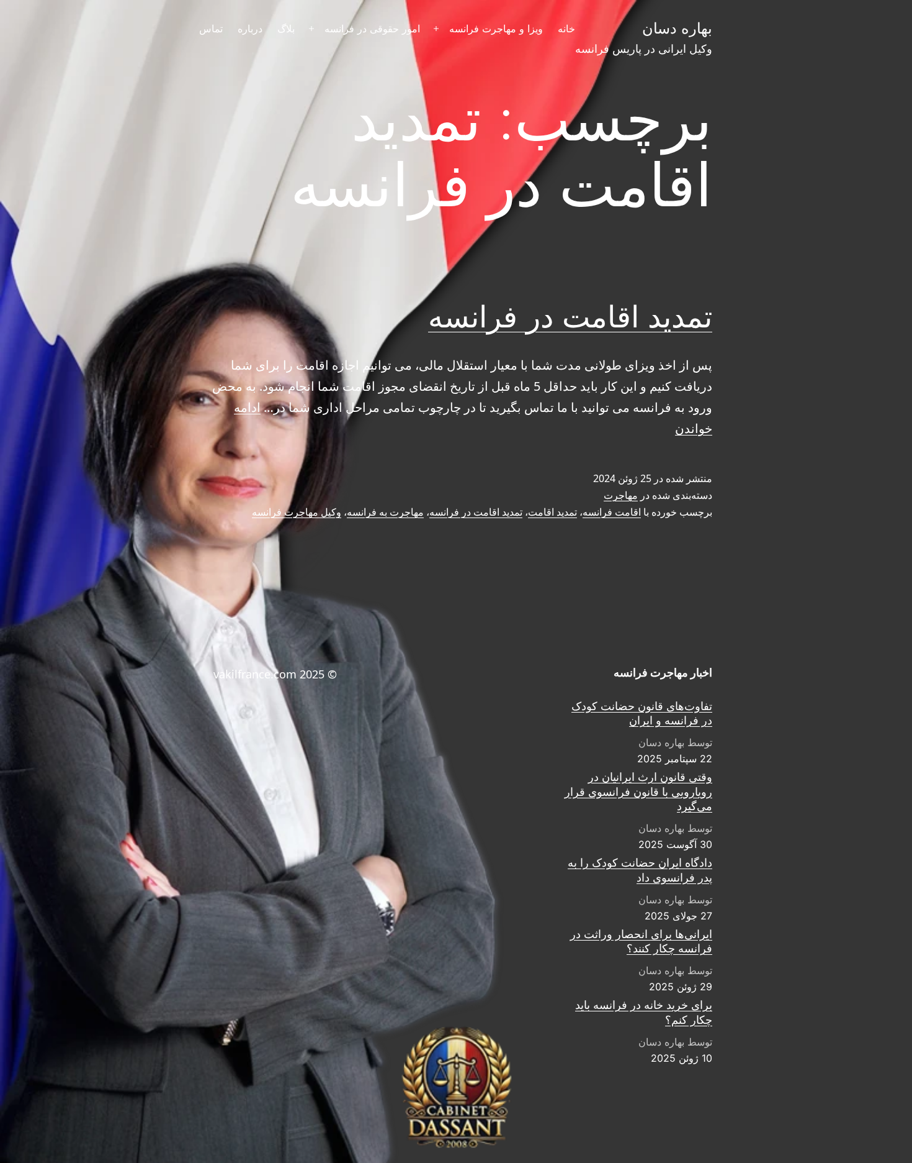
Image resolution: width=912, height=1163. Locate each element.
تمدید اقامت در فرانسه (570, 316)
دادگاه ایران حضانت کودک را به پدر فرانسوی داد (640, 869)
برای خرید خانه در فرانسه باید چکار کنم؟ (643, 1012)
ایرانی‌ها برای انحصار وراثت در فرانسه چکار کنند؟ (641, 941)
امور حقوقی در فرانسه (372, 28)
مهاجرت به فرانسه (385, 512)
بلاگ (286, 28)
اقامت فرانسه (612, 512)
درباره (250, 28)
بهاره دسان (677, 28)
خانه (566, 28)
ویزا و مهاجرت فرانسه (496, 28)
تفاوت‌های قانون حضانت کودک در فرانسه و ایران (641, 713)
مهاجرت (621, 495)
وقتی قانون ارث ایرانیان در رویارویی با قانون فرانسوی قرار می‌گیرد (638, 791)
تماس (211, 28)
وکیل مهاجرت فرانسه (296, 512)
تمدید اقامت (552, 512)
